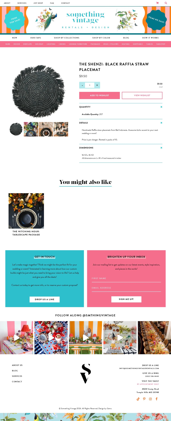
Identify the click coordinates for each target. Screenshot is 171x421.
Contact (65, 3)
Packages (95, 44)
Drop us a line (44, 299)
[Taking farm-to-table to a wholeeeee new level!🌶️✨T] (85, 337)
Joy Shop (38, 3)
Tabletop (160, 44)
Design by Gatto (105, 408)
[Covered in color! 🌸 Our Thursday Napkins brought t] (154, 337)
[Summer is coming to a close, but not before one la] (51, 337)
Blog (15, 370)
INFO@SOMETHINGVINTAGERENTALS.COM (139, 368)
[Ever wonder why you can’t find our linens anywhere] (16, 337)
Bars (8, 44)
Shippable (138, 44)
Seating (126, 44)
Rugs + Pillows (111, 44)
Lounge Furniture (78, 44)
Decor (17, 44)
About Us (17, 365)
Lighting (51, 44)
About (7, 3)
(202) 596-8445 (152, 376)
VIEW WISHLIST (142, 95)
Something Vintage (85, 20)
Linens (62, 44)
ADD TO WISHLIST (99, 95)
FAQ (52, 3)
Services (22, 3)
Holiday (39, 44)
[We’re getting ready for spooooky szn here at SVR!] (120, 337)
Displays (27, 44)
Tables (149, 44)
